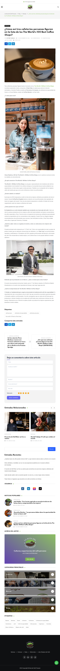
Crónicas (20, 652)
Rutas (26, 652)
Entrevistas (8, 434)
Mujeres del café (20, 627)
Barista (7, 620)
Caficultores (8, 624)
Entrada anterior (14, 336)
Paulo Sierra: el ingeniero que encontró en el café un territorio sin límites (23, 479)
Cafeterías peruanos (34, 313)
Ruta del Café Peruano (34, 668)
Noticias (33, 434)
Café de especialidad (23, 624)
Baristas (13, 620)
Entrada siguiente (46, 338)
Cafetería (24, 620)
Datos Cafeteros (9, 627)
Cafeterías (31, 620)
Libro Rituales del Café (44, 652)
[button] (51, 407)
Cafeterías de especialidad (21, 313)
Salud (27, 627)
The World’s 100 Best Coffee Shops (13, 316)
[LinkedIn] (13, 43)
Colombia (48, 624)
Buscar (52, 449)
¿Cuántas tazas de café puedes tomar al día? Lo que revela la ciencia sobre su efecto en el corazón (30, 459)
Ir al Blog (30, 559)
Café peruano (9, 313)
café (15, 624)
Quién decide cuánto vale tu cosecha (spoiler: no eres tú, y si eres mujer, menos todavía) (27, 475)
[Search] (58, 7)
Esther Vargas (11, 38)
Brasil (18, 620)
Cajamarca (41, 624)
